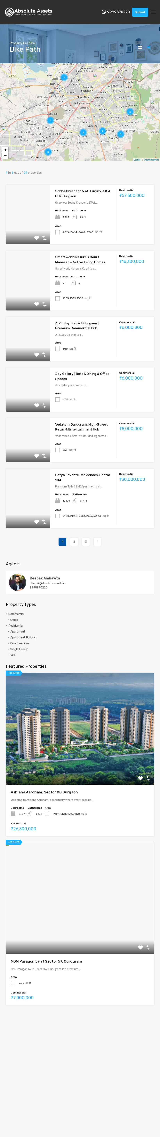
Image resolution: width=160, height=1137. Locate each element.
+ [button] (5, 149)
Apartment (17, 631)
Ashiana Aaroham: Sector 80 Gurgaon (44, 792)
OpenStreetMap (151, 159)
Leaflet (137, 159)
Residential (15, 625)
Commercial (16, 614)
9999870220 (118, 12)
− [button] (5, 155)
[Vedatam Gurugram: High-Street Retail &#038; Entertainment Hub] (97, 79)
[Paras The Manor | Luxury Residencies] (154, 105)
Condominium (19, 643)
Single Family (19, 649)
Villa (13, 655)
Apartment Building (23, 637)
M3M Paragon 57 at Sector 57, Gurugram (46, 961)
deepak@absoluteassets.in (48, 583)
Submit (140, 12)
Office (14, 620)
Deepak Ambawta (45, 578)
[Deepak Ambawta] (17, 589)
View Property (28, 232)
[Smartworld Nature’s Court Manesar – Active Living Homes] (6, 132)
